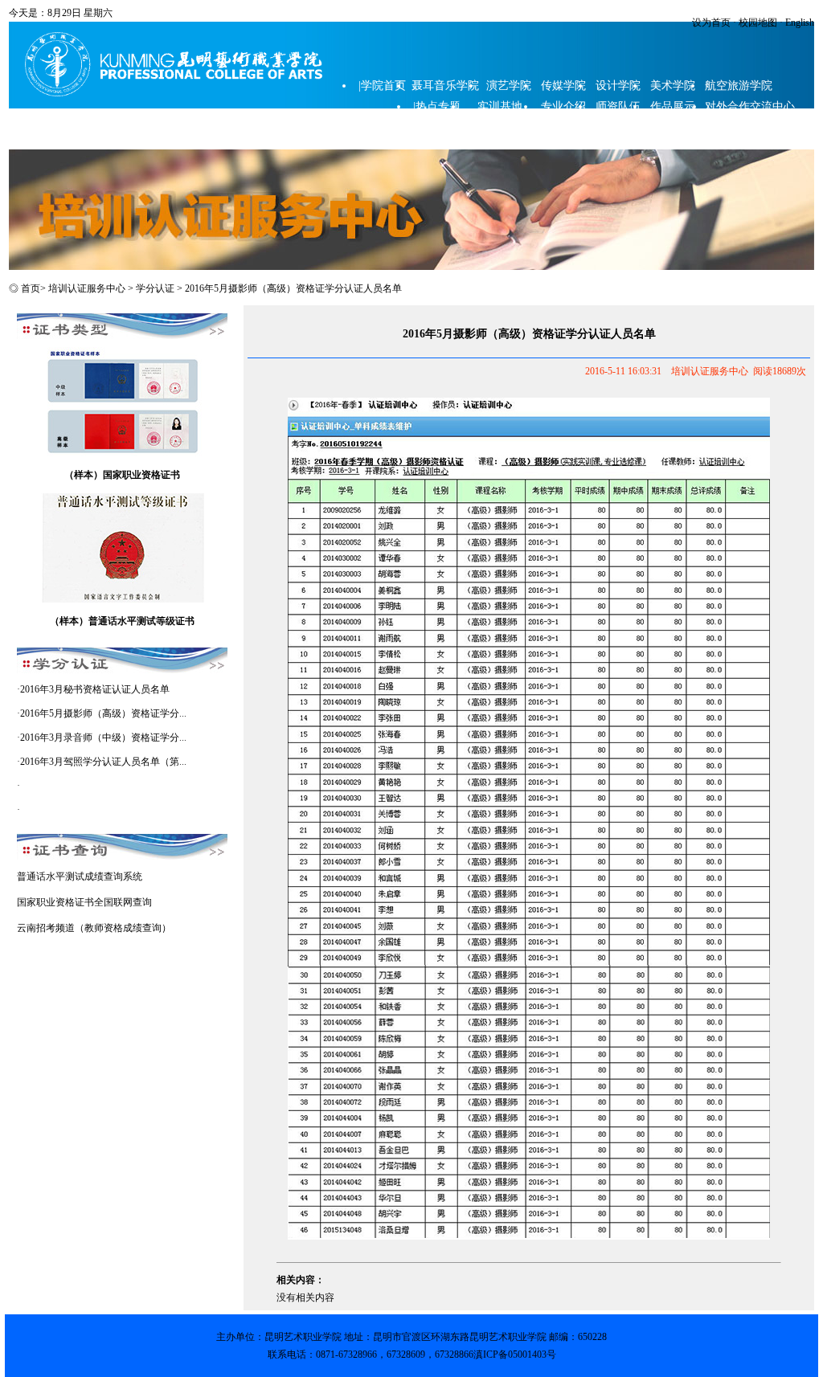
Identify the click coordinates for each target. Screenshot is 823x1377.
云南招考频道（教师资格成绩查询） (94, 928)
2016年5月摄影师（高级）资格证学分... (103, 713)
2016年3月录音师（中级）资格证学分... (103, 737)
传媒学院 (563, 86)
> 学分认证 (152, 288)
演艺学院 (508, 86)
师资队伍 (618, 106)
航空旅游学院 (738, 86)
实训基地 (499, 106)
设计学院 (618, 86)
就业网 (382, 130)
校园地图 (756, 22)
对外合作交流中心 (750, 106)
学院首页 (383, 86)
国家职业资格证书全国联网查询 (84, 902)
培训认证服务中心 (86, 288)
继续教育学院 (447, 127)
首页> (33, 288)
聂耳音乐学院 (445, 86)
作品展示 (672, 106)
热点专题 (438, 106)
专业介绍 (563, 106)
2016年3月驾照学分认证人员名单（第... (103, 761)
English (798, 22)
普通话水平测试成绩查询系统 (79, 876)
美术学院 (672, 86)
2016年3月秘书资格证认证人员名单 (95, 689)
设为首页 (711, 22)
